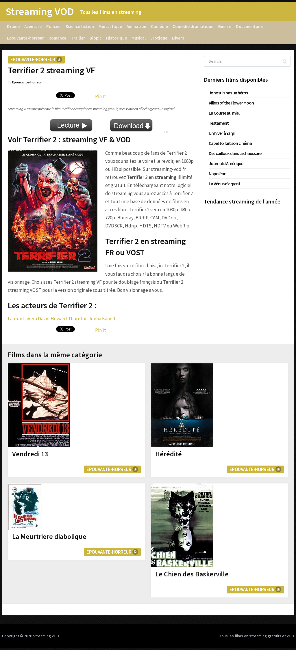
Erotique (158, 38)
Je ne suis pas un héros (228, 93)
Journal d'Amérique (226, 163)
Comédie (159, 26)
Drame (13, 26)
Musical (139, 38)
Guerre (224, 26)
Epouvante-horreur (25, 38)
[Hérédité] (182, 405)
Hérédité (168, 453)
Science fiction (80, 26)
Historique (116, 38)
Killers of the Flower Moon (231, 103)
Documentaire (249, 26)
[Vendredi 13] (39, 405)
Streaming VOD (40, 11)
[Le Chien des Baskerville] (182, 525)
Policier (53, 26)
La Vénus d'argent (224, 183)
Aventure (33, 26)
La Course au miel (224, 113)
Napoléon (217, 173)
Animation (136, 26)
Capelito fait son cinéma (230, 143)
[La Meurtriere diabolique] (25, 506)
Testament (219, 123)
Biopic (95, 38)
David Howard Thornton (63, 318)
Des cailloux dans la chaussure (235, 153)
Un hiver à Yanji (221, 133)
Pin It (100, 96)
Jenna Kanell (101, 318)
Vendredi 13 (30, 453)
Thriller (78, 38)
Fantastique (110, 26)
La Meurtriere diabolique (49, 536)
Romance (57, 38)
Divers (178, 38)
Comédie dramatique (193, 26)
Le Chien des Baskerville (192, 573)
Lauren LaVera (22, 318)
